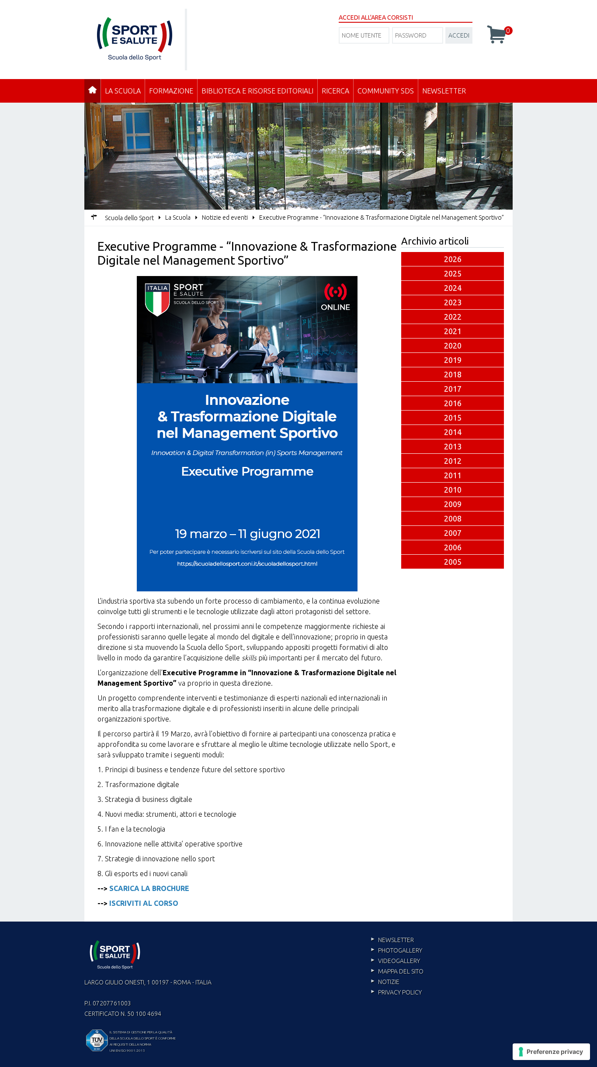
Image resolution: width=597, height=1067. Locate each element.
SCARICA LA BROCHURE (149, 888)
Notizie (388, 981)
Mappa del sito (400, 971)
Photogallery (400, 950)
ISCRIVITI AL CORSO (143, 903)
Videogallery (399, 960)
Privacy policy (400, 992)
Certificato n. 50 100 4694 (122, 1013)
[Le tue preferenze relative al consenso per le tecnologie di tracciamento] (551, 1051)
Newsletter (444, 91)
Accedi (458, 35)
